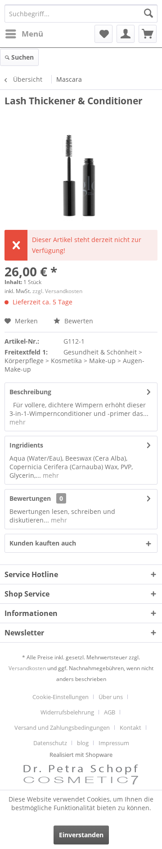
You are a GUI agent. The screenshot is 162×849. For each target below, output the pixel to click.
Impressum (114, 743)
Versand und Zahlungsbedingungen (62, 727)
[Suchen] (149, 14)
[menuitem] (24, 34)
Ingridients (26, 445)
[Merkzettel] (103, 34)
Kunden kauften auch (42, 543)
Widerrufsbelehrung (67, 712)
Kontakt (130, 727)
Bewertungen (30, 498)
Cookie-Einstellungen (60, 697)
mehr (17, 422)
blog (83, 743)
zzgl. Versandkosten (57, 291)
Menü (32, 33)
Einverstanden (81, 834)
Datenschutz (50, 743)
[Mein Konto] (126, 34)
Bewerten (78, 321)
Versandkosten (27, 668)
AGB (109, 712)
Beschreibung (30, 391)
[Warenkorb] (148, 34)
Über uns (111, 697)
